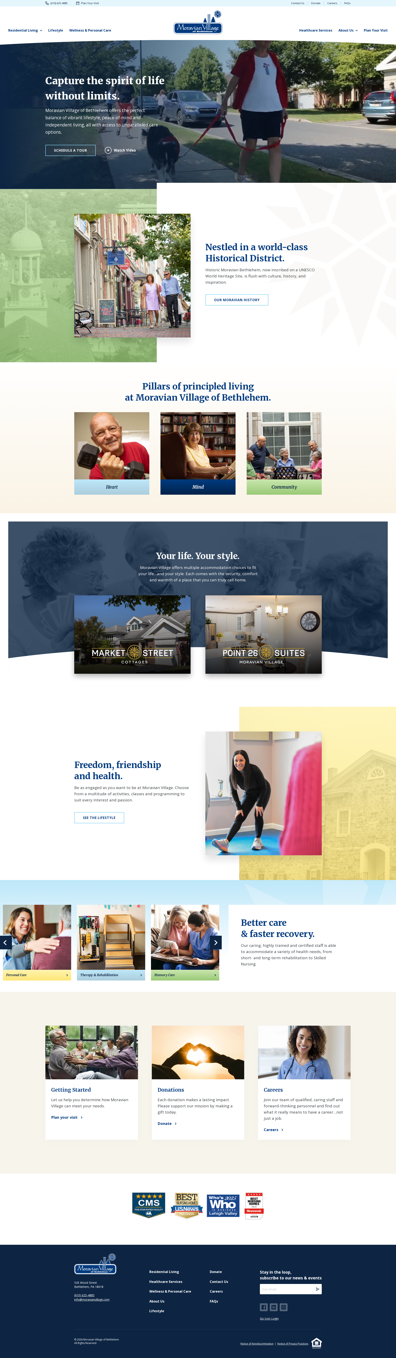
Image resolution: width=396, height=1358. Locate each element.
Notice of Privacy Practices (292, 1343)
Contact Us (297, 3)
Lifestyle (55, 30)
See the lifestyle (99, 817)
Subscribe (318, 1289)
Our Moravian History (237, 300)
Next (216, 942)
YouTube (284, 1307)
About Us (346, 30)
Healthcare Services (315, 30)
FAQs (347, 3)
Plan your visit (64, 1117)
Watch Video (125, 150)
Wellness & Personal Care (90, 30)
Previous (6, 942)
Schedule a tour (70, 150)
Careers (332, 3)
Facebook (264, 1307)
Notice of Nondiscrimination (256, 1343)
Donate (316, 3)
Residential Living (23, 30)
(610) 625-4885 (59, 3)
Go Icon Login (269, 1318)
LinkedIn (274, 1307)
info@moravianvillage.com (92, 1299)
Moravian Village (198, 21)
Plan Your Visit (90, 3)
